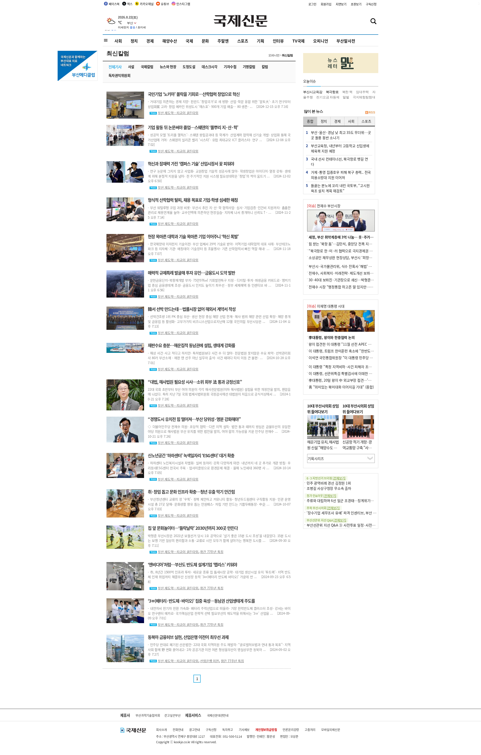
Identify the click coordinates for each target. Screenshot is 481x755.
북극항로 (332, 92)
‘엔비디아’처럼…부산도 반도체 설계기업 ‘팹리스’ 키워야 (192, 565)
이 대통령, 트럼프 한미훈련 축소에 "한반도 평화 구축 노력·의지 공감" (359, 350)
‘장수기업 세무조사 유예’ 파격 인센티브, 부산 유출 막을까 (348, 512)
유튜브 (165, 4)
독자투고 (227, 729)
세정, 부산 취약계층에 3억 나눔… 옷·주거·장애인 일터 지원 (352, 236)
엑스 (130, 4)
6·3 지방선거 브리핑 (326, 478)
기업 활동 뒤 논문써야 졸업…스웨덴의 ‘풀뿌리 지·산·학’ (193, 127)
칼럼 (265, 66)
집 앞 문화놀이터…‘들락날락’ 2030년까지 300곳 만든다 (193, 528)
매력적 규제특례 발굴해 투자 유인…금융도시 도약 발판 (191, 273)
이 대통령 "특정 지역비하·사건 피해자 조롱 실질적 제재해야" (353, 366)
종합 (310, 121)
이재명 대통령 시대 (325, 306)
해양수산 (169, 41)
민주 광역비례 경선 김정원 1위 (329, 482)
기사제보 (244, 729)
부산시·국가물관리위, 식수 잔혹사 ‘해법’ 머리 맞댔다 (347, 266)
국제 (189, 41)
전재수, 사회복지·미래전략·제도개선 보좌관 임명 (345, 273)
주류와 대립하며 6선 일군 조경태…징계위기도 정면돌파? (348, 500)
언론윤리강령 (291, 729)
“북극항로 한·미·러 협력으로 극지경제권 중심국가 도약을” (352, 250)
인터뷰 (278, 41)
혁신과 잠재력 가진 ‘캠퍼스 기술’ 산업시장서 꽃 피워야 (191, 164)
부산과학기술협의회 (148, 715)
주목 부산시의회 (323, 508)
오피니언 (320, 41)
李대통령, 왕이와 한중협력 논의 (332, 337)
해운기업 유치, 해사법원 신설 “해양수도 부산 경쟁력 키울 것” (323, 447)
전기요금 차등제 (327, 97)
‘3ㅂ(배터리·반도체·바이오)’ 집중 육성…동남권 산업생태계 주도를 (201, 601)
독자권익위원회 (119, 75)
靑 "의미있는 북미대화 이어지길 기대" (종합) (341, 386)
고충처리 (310, 729)
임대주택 (362, 92)
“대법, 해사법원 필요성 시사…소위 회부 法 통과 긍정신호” (195, 382)
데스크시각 (209, 66)
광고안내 (194, 729)
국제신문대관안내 (217, 715)
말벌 (346, 97)
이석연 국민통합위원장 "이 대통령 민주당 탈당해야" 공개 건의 (354, 357)
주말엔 (222, 41)
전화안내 (178, 729)
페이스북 (114, 4)
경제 (150, 41)
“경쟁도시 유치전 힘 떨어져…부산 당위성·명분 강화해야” (194, 419)
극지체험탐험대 (364, 97)
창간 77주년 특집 (211, 551)
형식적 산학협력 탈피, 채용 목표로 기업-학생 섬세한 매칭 (193, 200)
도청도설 (189, 66)
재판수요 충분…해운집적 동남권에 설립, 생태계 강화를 (191, 345)
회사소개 (161, 729)
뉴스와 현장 (168, 66)
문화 (205, 41)
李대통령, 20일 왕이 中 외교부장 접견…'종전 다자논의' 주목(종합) (357, 380)
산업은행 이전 (209, 660)
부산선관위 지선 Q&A (326, 520)
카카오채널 (146, 4)
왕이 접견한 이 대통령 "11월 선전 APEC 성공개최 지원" (349, 344)
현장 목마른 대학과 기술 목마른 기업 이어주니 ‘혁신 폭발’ (193, 236)
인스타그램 (183, 4)
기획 (260, 41)
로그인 (312, 4)
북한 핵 (347, 92)
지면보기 (341, 4)
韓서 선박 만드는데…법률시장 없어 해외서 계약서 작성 (191, 309)
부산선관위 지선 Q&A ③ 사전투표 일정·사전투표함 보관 (348, 525)
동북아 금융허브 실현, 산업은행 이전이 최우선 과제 (188, 637)
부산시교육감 (312, 92)
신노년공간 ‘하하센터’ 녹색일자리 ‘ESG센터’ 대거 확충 (191, 455)
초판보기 (356, 4)
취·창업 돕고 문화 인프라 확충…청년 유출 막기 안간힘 (191, 492)
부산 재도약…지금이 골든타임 (178, 112)
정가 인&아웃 (321, 495)
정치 (134, 41)
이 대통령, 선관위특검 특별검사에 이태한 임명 (342, 373)
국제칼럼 (147, 66)
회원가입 (326, 4)
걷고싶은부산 (172, 715)
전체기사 (115, 66)
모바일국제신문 (330, 729)
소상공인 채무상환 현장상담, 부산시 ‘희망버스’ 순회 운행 (350, 257)
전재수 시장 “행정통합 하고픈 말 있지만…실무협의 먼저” (350, 286)
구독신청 (371, 4)
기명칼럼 (249, 66)
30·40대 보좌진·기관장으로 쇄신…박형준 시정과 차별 (349, 279)
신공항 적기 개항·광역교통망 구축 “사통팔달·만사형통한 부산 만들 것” (357, 450)
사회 (118, 41)
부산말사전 (345, 41)
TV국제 (298, 41)
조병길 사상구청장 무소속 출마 (329, 488)
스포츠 (242, 41)
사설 (131, 66)
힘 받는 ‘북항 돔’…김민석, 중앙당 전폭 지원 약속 (344, 243)
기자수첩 (230, 66)
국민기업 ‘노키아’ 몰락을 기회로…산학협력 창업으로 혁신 (193, 94)
